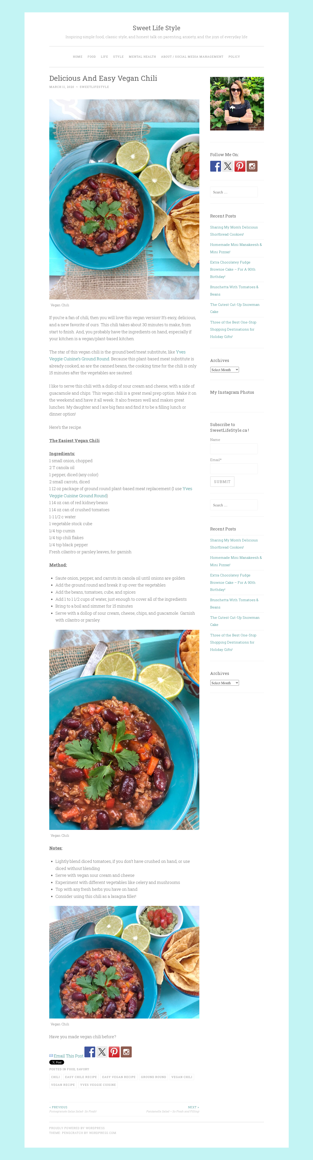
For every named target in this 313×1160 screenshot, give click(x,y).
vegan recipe (63, 1085)
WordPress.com (102, 1133)
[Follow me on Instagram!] (126, 1051)
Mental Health (142, 56)
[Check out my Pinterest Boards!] (114, 1051)
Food (92, 56)
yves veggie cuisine (98, 1085)
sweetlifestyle (94, 87)
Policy (234, 56)
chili (55, 1077)
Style (118, 56)
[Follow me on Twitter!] (101, 1051)
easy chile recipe (81, 1077)
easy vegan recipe (119, 1077)
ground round (153, 1077)
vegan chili (181, 1077)
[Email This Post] (51, 1056)
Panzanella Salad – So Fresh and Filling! (172, 1109)
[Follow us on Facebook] (89, 1051)
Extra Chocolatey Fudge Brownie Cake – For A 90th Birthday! (232, 269)
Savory (83, 1069)
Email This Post (68, 1056)
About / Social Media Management (192, 56)
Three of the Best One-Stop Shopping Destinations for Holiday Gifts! (233, 329)
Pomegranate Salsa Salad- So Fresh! (72, 1109)
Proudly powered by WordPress (77, 1128)
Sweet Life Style (156, 28)
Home (77, 56)
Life (104, 56)
